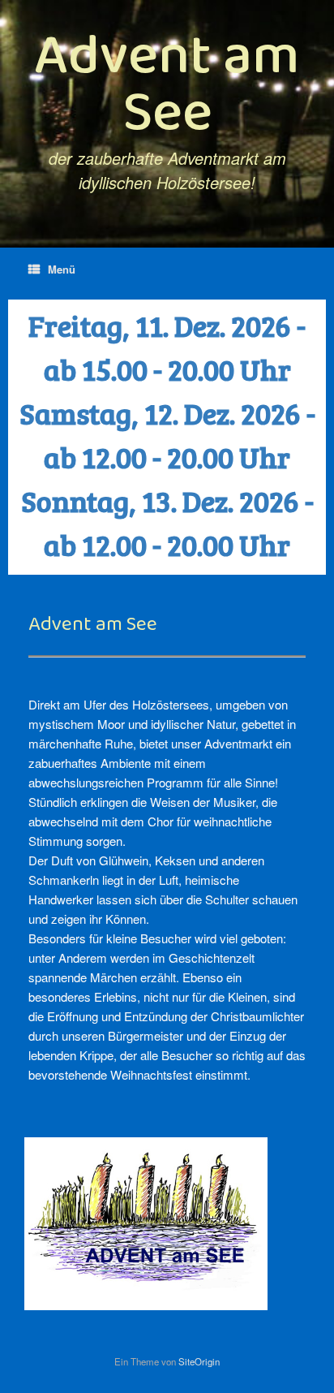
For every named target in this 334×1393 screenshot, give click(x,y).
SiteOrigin (199, 1361)
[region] (167, 437)
